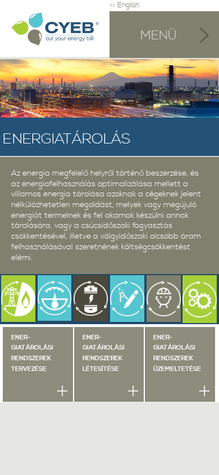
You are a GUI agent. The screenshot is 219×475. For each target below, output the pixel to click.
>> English (124, 5)
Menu (164, 34)
